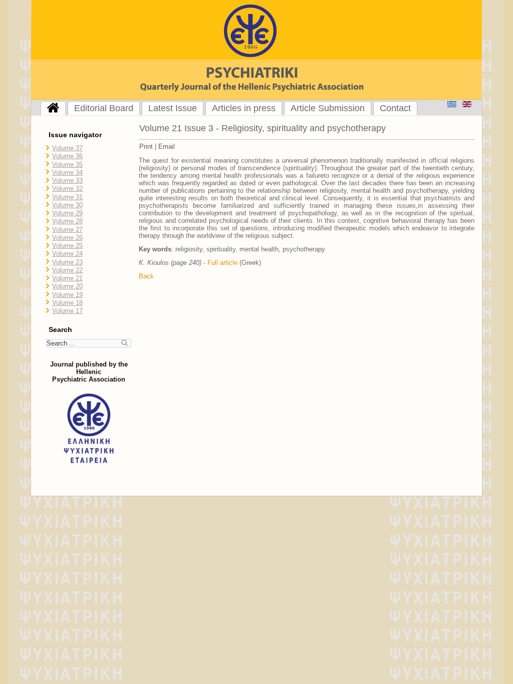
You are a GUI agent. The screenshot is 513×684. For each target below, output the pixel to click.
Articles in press (244, 108)
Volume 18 (67, 302)
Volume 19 (67, 294)
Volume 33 (67, 180)
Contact (395, 108)
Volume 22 (67, 270)
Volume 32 (67, 188)
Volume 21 (67, 278)
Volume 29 (67, 213)
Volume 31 (67, 197)
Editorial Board (103, 108)
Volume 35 (67, 164)
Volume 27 (67, 229)
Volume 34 (67, 172)
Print (146, 146)
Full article (222, 262)
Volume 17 (67, 310)
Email (166, 146)
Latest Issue (172, 108)
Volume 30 (67, 205)
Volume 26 (67, 237)
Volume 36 (67, 156)
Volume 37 (67, 148)
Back (146, 276)
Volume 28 (67, 221)
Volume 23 (67, 262)
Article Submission (328, 108)
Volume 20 (67, 286)
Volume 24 (67, 253)
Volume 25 (67, 245)
